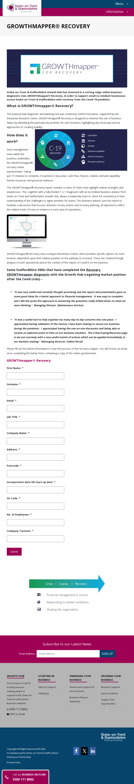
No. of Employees (19, 514)
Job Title (13, 417)
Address (13, 449)
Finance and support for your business (82, 689)
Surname (14, 384)
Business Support (110, 687)
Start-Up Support (47, 687)
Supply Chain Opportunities (108, 701)
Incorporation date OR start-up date (31, 482)
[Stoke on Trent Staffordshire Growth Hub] (22, 8)
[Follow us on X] (84, 751)
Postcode (14, 465)
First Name (15, 368)
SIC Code (13, 498)
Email (11, 400)
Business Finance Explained (79, 699)
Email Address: (27, 653)
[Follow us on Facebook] (76, 751)
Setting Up (43, 693)
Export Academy (109, 693)
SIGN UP (107, 654)
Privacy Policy (13, 762)
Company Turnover (20, 531)
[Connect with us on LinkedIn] (93, 751)
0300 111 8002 (18, 709)
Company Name (18, 433)
